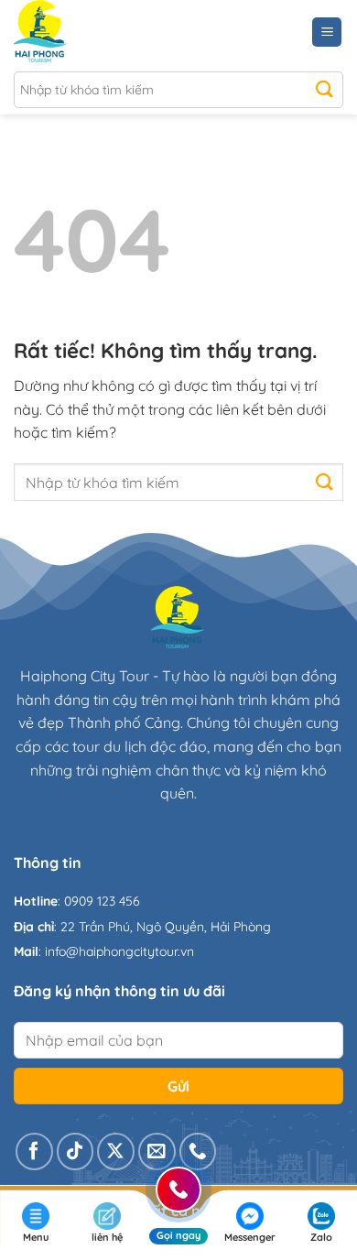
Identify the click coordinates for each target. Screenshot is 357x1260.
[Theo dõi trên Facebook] (34, 1151)
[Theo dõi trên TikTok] (75, 1151)
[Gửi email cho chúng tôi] (157, 1151)
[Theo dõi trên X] (116, 1151)
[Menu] (326, 32)
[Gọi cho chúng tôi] (198, 1151)
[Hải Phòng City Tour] (94, 32)
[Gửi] (324, 89)
